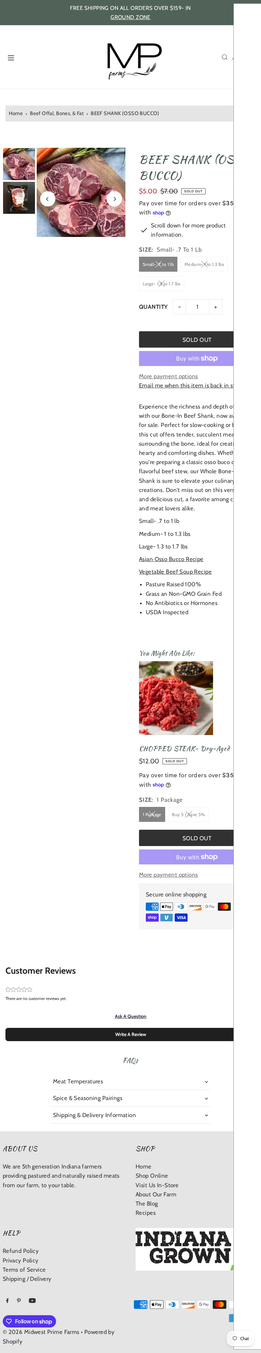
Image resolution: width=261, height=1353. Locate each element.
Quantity (153, 306)
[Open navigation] (48, 57)
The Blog (147, 1203)
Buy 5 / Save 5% (188, 814)
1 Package (152, 814)
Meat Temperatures (78, 1081)
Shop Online (152, 1175)
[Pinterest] (19, 1301)
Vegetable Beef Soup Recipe (175, 571)
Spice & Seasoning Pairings (87, 1098)
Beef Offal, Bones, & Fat (57, 113)
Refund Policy (21, 1250)
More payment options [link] (168, 376)
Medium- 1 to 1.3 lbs (204, 264)
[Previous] (47, 199)
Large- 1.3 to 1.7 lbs (161, 283)
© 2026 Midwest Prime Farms (41, 1331)
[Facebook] (7, 1301)
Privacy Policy (21, 1260)
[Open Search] (224, 57)
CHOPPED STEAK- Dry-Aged (184, 748)
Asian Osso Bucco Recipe (171, 559)
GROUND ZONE (130, 17)
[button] (130, 1016)
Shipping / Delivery (27, 1278)
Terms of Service (24, 1269)
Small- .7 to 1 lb (158, 264)
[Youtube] (32, 1301)
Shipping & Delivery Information (94, 1115)
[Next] (114, 199)
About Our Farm (156, 1194)
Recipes (146, 1212)
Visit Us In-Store (157, 1185)
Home (16, 113)
